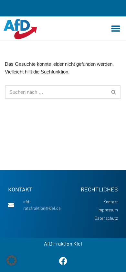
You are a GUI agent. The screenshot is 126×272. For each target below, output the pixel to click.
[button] (115, 28)
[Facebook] (63, 261)
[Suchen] (114, 92)
